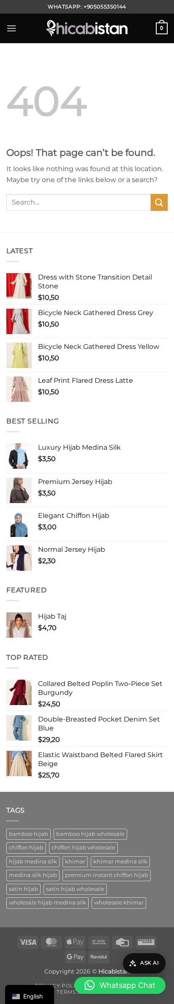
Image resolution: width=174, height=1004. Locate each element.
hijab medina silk (33, 861)
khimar (75, 861)
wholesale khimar (119, 902)
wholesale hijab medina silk (47, 902)
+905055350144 (105, 6)
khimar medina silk (120, 861)
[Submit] (159, 202)
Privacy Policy (59, 985)
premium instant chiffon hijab (106, 875)
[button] (11, 28)
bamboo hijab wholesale (90, 834)
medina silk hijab (33, 875)
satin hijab (23, 889)
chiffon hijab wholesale (83, 847)
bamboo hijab (28, 834)
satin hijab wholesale (75, 889)
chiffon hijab (26, 847)
